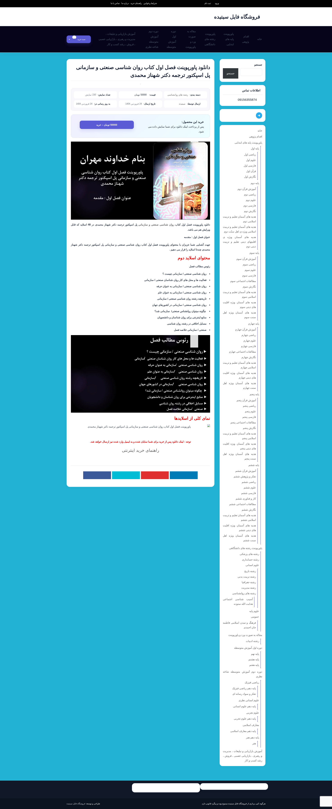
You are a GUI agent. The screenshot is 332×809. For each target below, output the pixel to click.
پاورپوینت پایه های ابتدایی (229, 39)
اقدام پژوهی (245, 39)
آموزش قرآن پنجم (246, 400)
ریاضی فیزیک (252, 682)
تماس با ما (115, 3)
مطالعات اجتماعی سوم (243, 281)
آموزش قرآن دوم (247, 188)
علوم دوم (251, 200)
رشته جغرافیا (249, 582)
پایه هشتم (253, 659)
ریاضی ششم (249, 481)
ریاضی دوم (250, 194)
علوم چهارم (249, 340)
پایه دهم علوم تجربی (245, 718)
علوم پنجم (250, 411)
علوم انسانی (252, 565)
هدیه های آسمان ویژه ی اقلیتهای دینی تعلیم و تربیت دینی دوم (239, 242)
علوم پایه (254, 611)
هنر (254, 743)
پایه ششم (253, 465)
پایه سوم (254, 252)
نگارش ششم (249, 509)
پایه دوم (255, 183)
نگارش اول (250, 176)
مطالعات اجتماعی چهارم (242, 351)
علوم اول (251, 160)
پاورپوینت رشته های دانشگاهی (210, 39)
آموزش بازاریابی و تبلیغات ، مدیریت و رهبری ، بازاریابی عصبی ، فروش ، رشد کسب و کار (117, 39)
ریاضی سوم (249, 264)
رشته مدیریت (248, 587)
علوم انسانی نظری (249, 700)
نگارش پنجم (249, 427)
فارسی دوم (249, 205)
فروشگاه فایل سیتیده (76, 803)
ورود (217, 3)
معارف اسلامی (251, 724)
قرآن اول (251, 171)
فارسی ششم (248, 493)
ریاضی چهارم (249, 335)
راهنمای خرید (136, 3)
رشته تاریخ (250, 571)
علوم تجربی (252, 712)
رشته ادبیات (252, 641)
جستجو (258, 64)
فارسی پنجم (249, 416)
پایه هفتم (254, 664)
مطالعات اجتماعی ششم (242, 504)
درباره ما (125, 3)
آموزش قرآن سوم (246, 258)
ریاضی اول (250, 154)
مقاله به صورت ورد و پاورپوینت (191, 39)
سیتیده (182, 103)
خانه (259, 39)
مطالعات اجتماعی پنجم (243, 422)
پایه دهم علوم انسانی (244, 706)
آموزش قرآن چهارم (245, 329)
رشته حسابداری (250, 559)
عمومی (255, 616)
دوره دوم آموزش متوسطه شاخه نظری (151, 39)
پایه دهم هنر (252, 737)
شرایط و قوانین (150, 3)
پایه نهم (255, 653)
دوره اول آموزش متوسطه (171, 39)
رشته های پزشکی (249, 553)
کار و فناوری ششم (246, 498)
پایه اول (255, 148)
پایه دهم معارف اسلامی (243, 731)
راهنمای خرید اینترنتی (140, 450)
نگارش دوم (250, 211)
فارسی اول (250, 165)
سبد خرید (80, 39)
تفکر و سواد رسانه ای (244, 693)
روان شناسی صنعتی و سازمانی (156, 224)
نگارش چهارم (249, 357)
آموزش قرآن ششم (245, 470)
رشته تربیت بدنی (247, 576)
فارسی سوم (249, 275)
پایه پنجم (254, 394)
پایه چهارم (253, 323)
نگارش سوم (249, 286)
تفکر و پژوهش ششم (245, 476)
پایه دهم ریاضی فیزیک (244, 688)
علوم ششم (250, 487)
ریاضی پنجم (249, 405)
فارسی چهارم (248, 346)
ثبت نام (208, 3)
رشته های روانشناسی (177, 94)
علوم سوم (250, 269)
